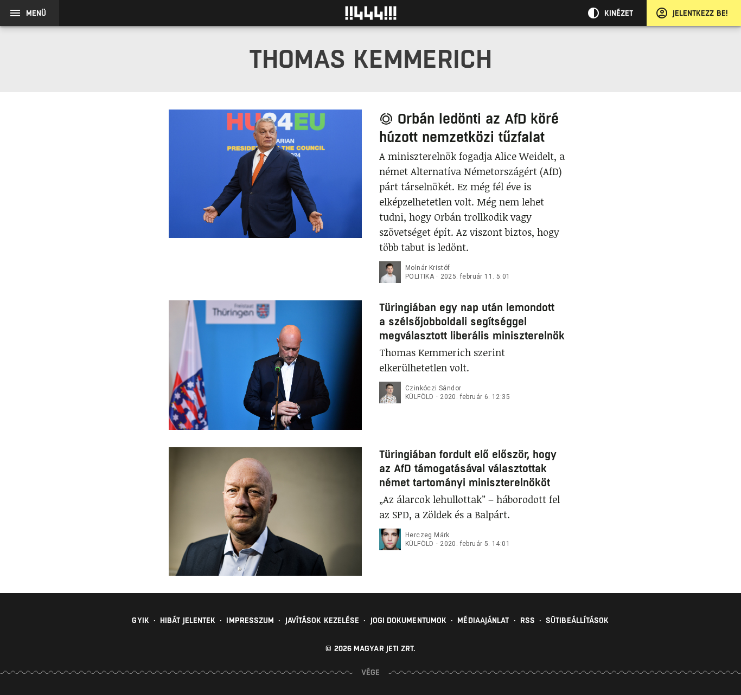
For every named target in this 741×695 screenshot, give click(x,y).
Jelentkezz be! (700, 13)
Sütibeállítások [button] (577, 620)
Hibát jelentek (187, 620)
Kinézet (619, 13)
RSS (527, 620)
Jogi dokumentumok (408, 620)
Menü (36, 13)
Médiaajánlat (483, 620)
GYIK (140, 620)
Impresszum (250, 620)
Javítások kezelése (322, 620)
